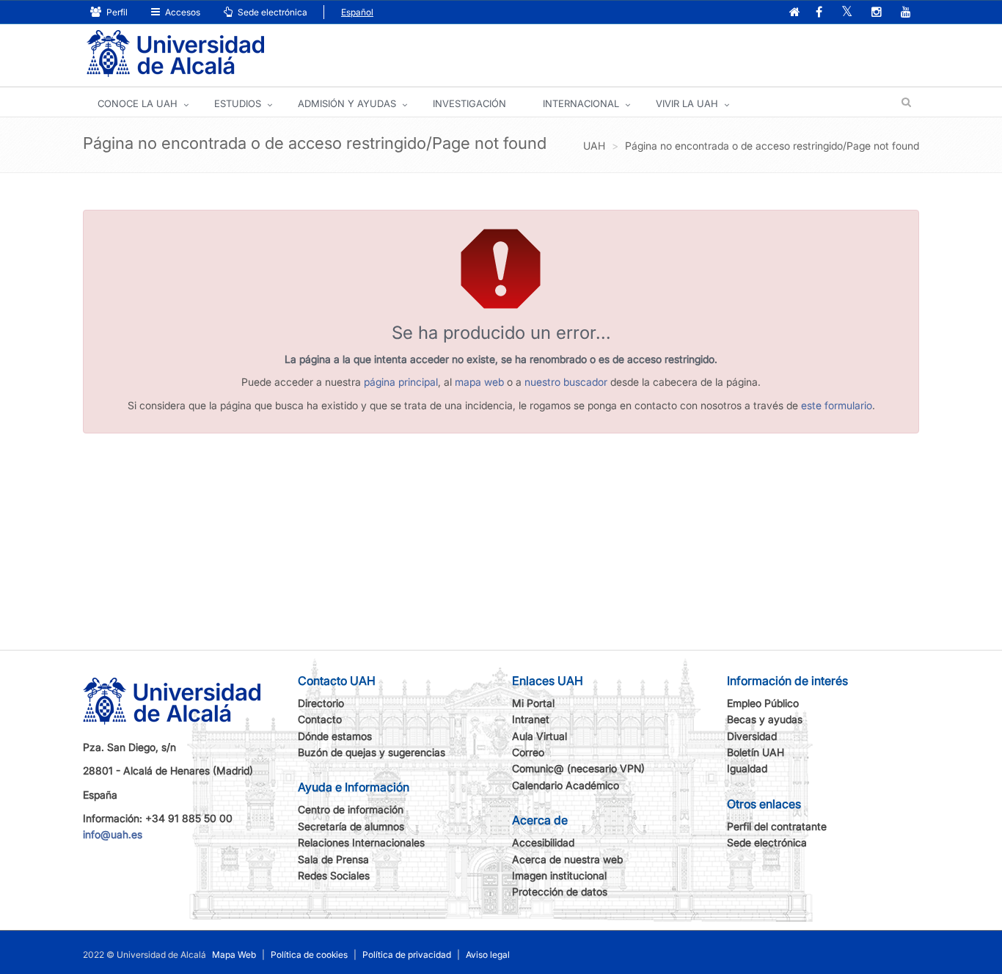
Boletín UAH (755, 752)
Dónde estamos (335, 736)
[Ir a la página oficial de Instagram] (876, 12)
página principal (401, 382)
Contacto (320, 719)
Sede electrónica (271, 12)
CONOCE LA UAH (138, 103)
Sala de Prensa (333, 859)
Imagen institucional (559, 875)
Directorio (321, 703)
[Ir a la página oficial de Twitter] (846, 12)
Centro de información (350, 809)
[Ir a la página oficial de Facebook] (819, 12)
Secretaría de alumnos (351, 826)
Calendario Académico (565, 785)
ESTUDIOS (237, 103)
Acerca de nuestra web (567, 859)
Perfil (116, 12)
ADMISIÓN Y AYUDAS (347, 103)
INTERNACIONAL (581, 103)
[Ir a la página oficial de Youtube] (906, 12)
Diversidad (752, 736)
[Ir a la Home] (175, 54)
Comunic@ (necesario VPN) (578, 768)
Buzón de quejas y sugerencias (371, 752)
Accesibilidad (543, 842)
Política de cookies (309, 954)
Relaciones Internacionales (361, 842)
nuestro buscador (565, 382)
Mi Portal (533, 703)
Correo (528, 752)
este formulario (836, 405)
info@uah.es (112, 834)
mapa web (479, 382)
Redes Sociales (334, 875)
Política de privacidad (406, 954)
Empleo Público (763, 703)
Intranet (530, 719)
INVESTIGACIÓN (469, 103)
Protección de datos (559, 891)
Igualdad (747, 768)
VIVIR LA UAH (687, 103)
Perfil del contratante (777, 826)
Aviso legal (488, 954)
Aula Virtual (539, 736)
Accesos (181, 12)
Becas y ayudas (764, 719)
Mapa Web (234, 954)
